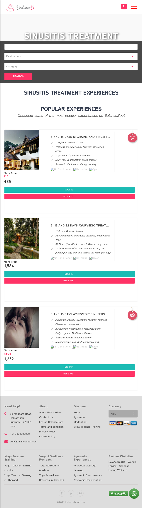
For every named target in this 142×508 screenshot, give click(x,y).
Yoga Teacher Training (87, 427)
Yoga (77, 412)
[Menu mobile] (134, 7)
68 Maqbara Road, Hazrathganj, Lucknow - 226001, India (21, 420)
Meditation (80, 422)
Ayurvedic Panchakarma (88, 475)
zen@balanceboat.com (22, 442)
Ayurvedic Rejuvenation (88, 480)
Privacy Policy (47, 432)
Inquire (68, 189)
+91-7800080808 (20, 434)
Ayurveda (79, 417)
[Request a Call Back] (124, 6)
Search (18, 76)
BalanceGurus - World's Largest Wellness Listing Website (122, 466)
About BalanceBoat (50, 412)
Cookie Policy (47, 436)
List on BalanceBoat (51, 422)
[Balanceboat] (19, 8)
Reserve (68, 196)
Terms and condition (51, 427)
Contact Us (46, 417)
